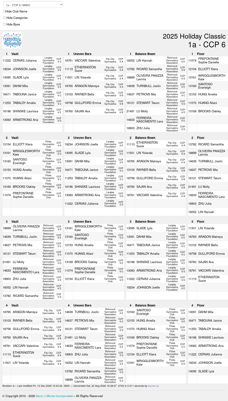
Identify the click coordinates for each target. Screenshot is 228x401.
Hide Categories (17, 17)
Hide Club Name (16, 11)
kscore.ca (153, 385)
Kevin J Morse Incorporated (54, 396)
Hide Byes (13, 24)
